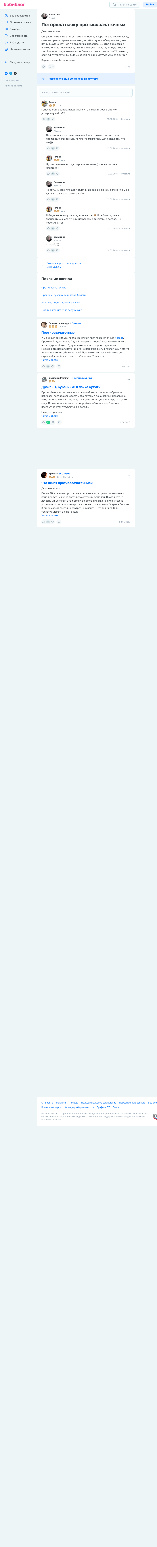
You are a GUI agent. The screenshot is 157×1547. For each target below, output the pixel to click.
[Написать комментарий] (85, 92)
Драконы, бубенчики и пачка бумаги (63, 295)
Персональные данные (132, 1102)
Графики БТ (103, 1107)
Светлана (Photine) (59, 378)
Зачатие (76, 323)
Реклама (61, 1102)
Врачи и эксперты (51, 1107)
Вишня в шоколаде (59, 323)
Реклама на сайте (13, 85)
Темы (116, 1107)
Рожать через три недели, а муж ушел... (64, 265)
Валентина (54, 14)
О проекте (47, 1102)
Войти (150, 4)
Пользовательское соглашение (98, 1102)
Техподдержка (12, 80)
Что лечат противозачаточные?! (60, 302)
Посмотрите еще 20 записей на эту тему (73, 78)
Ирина (52, 473)
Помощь (73, 1102)
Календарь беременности (79, 1107)
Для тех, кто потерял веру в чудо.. (62, 310)
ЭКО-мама (64, 473)
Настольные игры (82, 378)
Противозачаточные (53, 287)
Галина (52, 102)
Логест (119, 337)
